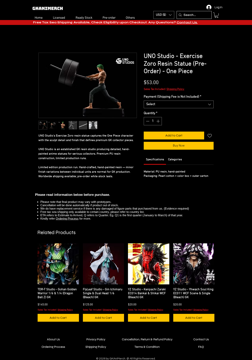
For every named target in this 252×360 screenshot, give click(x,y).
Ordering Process (67, 219)
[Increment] (158, 122)
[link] (155, 160)
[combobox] (179, 105)
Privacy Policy (95, 343)
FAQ (201, 351)
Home (42, 39)
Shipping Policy (175, 90)
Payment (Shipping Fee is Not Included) (172, 97)
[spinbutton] (153, 122)
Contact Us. (187, 22)
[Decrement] (147, 122)
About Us (53, 343)
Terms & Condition (147, 351)
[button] (216, 15)
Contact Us (201, 343)
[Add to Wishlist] (210, 136)
